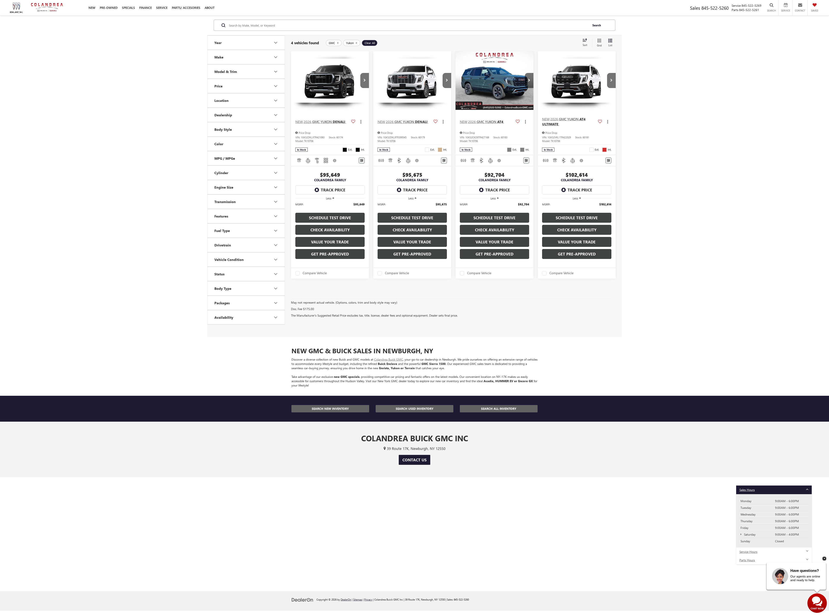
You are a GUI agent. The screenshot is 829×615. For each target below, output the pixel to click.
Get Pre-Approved (330, 254)
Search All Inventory (498, 409)
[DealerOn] (302, 599)
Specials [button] (128, 8)
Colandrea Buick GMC (388, 359)
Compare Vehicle (315, 273)
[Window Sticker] (362, 160)
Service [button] (162, 8)
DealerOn (346, 599)
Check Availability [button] (330, 229)
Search (596, 25)
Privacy (368, 599)
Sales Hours (747, 490)
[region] (330, 206)
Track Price (333, 189)
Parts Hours (747, 560)
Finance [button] (145, 8)
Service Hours (748, 552)
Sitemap (357, 599)
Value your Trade (330, 241)
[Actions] (361, 121)
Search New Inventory (330, 409)
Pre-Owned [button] (109, 8)
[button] (364, 80)
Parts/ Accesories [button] (186, 8)
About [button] (210, 8)
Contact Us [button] (414, 459)
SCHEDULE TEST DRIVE (330, 217)
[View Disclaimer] (335, 160)
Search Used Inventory (414, 409)
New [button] (92, 8)
